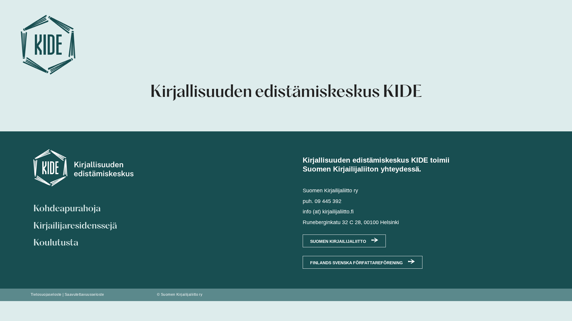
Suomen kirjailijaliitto (338, 241)
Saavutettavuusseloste (84, 294)
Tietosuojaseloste (46, 294)
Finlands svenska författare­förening (356, 262)
